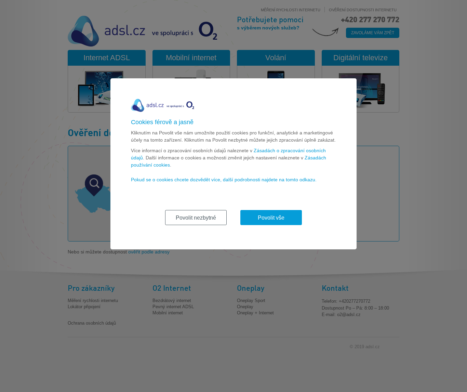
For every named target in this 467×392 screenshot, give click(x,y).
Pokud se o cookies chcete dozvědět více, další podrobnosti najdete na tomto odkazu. (224, 179)
